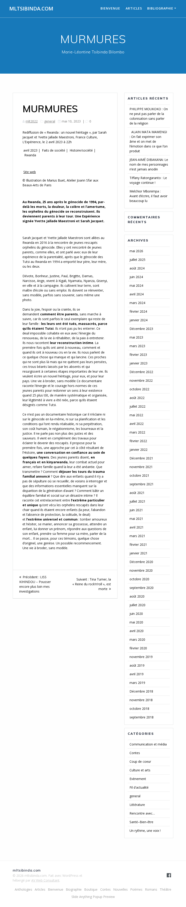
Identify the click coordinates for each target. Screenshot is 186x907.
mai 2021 (136, 518)
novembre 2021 (141, 467)
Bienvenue (110, 8)
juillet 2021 (137, 501)
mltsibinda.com (31, 8)
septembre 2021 (142, 484)
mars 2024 (137, 303)
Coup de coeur (140, 761)
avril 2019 (137, 674)
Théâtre (165, 889)
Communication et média (148, 744)
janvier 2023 (138, 363)
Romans (151, 889)
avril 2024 (137, 294)
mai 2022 (136, 415)
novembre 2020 (141, 570)
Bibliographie (160, 8)
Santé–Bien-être (141, 822)
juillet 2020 (137, 605)
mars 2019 (137, 682)
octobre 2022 (139, 389)
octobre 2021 (139, 475)
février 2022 (138, 441)
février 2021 (138, 544)
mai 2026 (136, 251)
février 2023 (138, 354)
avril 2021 (137, 527)
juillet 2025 (137, 259)
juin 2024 (136, 277)
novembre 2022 (141, 380)
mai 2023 (136, 337)
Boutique (91, 889)
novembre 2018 (141, 700)
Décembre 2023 (141, 328)
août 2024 (137, 268)
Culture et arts (140, 770)
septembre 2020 (142, 588)
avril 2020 (137, 631)
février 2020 (138, 648)
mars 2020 (137, 639)
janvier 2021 (138, 553)
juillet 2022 (137, 406)
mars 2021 (137, 536)
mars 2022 (137, 432)
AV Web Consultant (45, 880)
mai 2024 (136, 285)
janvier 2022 (138, 449)
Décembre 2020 (141, 562)
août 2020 (137, 596)
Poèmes (136, 889)
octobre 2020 (139, 579)
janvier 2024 (138, 320)
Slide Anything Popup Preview (93, 897)
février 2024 (138, 311)
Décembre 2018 (141, 691)
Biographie (74, 889)
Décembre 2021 (141, 458)
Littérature (137, 804)
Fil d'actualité (139, 787)
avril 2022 (137, 423)
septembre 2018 (142, 717)
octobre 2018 (139, 708)
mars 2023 (137, 346)
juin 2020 (136, 613)
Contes (135, 753)
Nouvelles (120, 889)
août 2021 (137, 493)
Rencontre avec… (142, 813)
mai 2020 (136, 622)
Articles (134, 8)
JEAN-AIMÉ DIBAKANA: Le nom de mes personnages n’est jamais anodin (149, 164)
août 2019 (137, 665)
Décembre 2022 (141, 372)
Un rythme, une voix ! (145, 830)
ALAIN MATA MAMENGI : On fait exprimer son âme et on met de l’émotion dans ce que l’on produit (149, 141)
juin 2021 (136, 510)
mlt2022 (32, 121)
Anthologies (23, 889)
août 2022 (137, 398)
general (49, 121)
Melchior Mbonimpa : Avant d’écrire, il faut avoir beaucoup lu (148, 196)
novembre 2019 (141, 657)
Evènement (138, 779)
